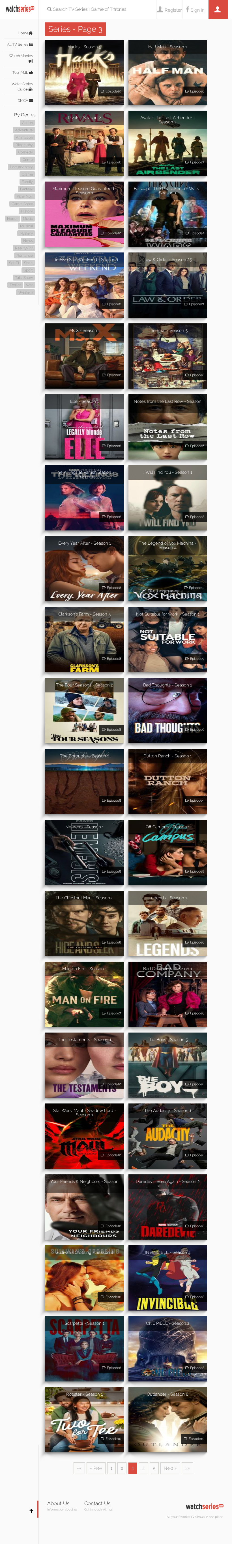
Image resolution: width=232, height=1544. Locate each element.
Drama (27, 174)
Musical (26, 226)
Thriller (15, 285)
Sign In (198, 10)
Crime (28, 159)
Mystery (26, 233)
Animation (24, 137)
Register (173, 10)
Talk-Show (24, 277)
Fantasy (26, 189)
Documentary (21, 167)
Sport (28, 270)
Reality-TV (24, 248)
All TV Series (18, 44)
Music (28, 218)
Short (28, 263)
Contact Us (97, 1503)
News (28, 241)
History (27, 211)
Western (25, 292)
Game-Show (22, 204)
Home (23, 33)
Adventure (24, 130)
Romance (24, 255)
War (29, 285)
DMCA (23, 100)
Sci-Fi (14, 263)
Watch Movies (21, 56)
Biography (24, 145)
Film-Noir (25, 196)
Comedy (25, 152)
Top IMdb (20, 72)
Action (27, 123)
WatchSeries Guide (22, 86)
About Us (58, 1503)
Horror (12, 218)
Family (27, 182)
